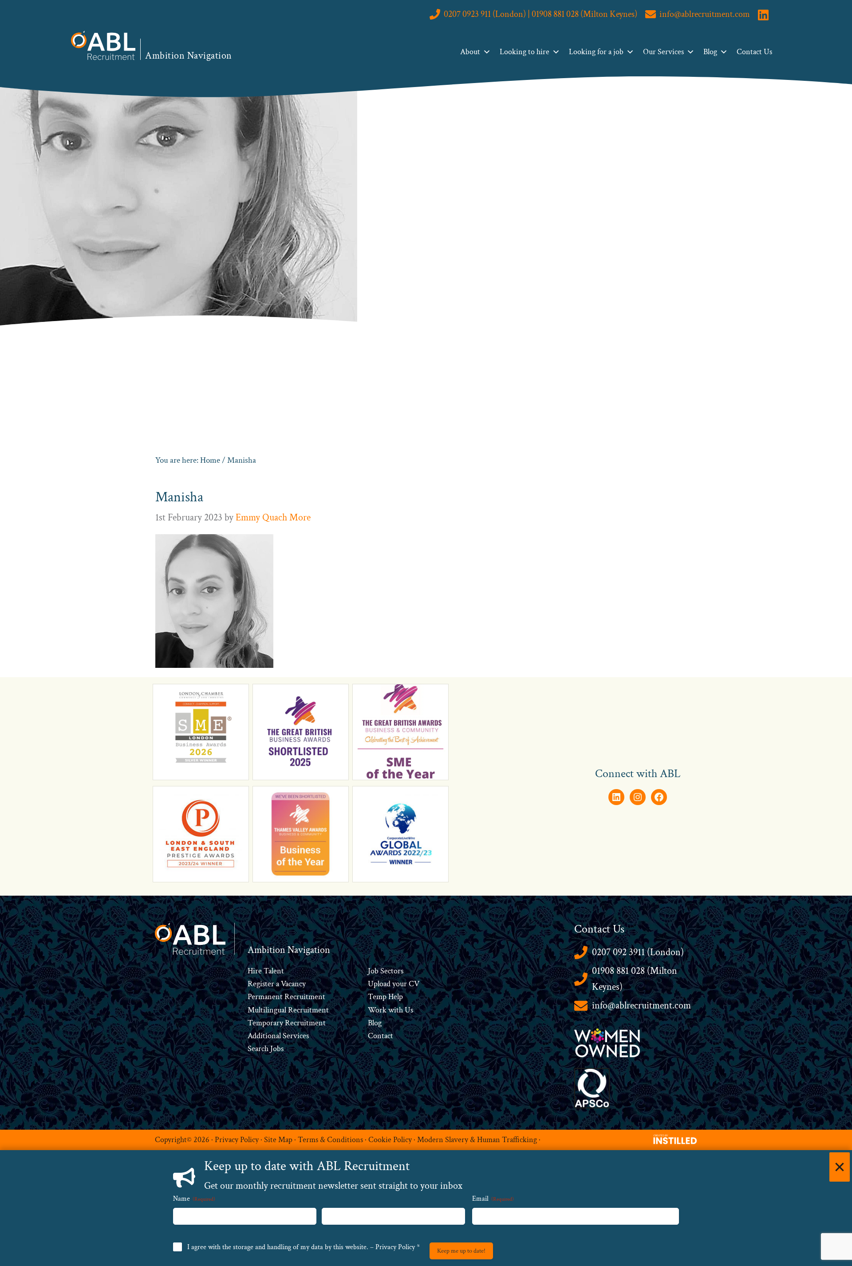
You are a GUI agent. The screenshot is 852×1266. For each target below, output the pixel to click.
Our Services (663, 52)
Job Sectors (385, 971)
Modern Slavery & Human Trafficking (477, 1140)
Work (378, 1010)
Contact (380, 1036)
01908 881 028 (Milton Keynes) (634, 978)
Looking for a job (596, 52)
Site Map (278, 1140)
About (470, 52)
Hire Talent (266, 971)
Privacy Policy (237, 1140)
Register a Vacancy (277, 984)
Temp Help (385, 997)
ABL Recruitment (103, 45)
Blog (710, 52)
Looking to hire (524, 52)
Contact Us (754, 52)
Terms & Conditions (330, 1140)
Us (408, 1010)
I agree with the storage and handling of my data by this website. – (303, 1247)
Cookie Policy (390, 1140)
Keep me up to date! (461, 1251)
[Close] (839, 1167)
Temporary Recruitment (287, 1023)
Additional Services (278, 1036)
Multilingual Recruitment (288, 1010)
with (395, 1010)
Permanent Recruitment (286, 997)
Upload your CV (393, 984)
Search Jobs (266, 1049)
